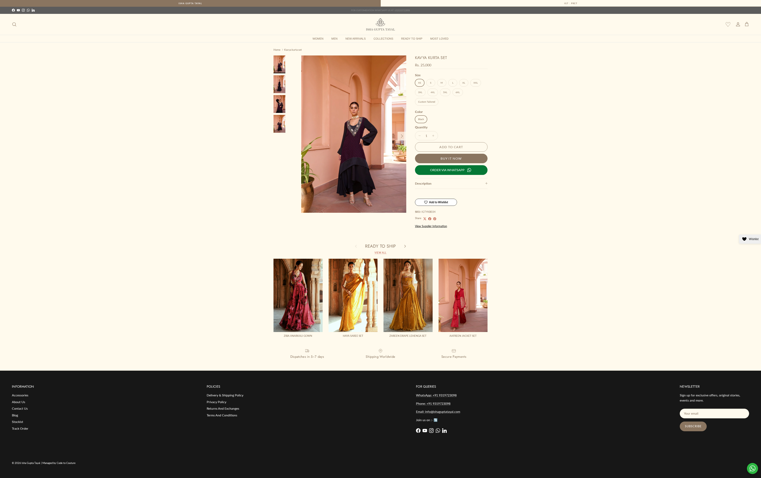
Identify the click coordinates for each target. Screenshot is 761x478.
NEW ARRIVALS (355, 38)
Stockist (17, 422)
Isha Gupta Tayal (190, 3)
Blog (15, 415)
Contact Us (20, 408)
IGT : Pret (570, 3)
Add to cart (451, 147)
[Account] (737, 24)
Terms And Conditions (222, 415)
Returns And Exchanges (223, 408)
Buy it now (451, 158)
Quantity (421, 127)
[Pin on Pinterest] (434, 218)
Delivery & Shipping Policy (225, 395)
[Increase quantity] (434, 135)
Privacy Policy (216, 402)
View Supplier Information (431, 226)
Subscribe (693, 426)
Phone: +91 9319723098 (433, 403)
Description (423, 183)
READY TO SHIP (411, 38)
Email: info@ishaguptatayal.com (438, 411)
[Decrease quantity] (418, 135)
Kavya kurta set (293, 49)
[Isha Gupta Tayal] (380, 24)
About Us (18, 402)
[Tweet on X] (424, 218)
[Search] (14, 24)
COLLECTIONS (383, 38)
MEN (334, 38)
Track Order (20, 428)
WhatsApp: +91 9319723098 (436, 395)
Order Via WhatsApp (447, 170)
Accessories (20, 395)
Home (276, 49)
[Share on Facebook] (429, 218)
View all (381, 252)
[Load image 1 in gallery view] (353, 134)
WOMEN (318, 38)
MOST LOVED (439, 38)
